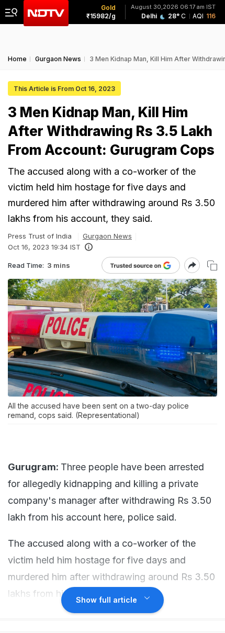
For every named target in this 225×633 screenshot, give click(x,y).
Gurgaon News (107, 236)
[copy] (212, 265)
